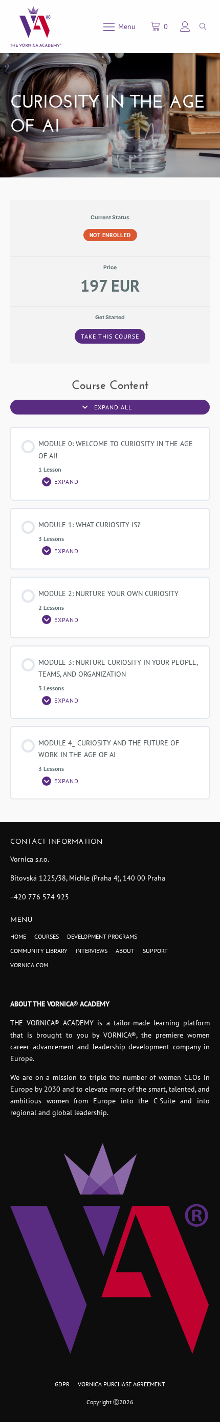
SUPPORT (155, 950)
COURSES (46, 936)
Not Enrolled (110, 235)
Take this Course (110, 336)
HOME (18, 936)
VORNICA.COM (29, 965)
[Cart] (160, 26)
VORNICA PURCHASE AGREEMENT (121, 1384)
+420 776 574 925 (39, 896)
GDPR (62, 1384)
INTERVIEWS (91, 950)
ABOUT (125, 950)
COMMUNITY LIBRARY (39, 950)
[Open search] (203, 26)
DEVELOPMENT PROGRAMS (102, 936)
